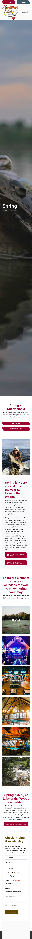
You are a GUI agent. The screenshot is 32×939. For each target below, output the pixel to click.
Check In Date (12, 873)
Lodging (4, 210)
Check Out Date (12, 880)
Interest (7, 888)
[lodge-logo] (10, 5)
